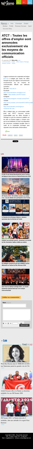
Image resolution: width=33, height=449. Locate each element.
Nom (7, 302)
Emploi (26, 23)
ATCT (5, 78)
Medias (5, 26)
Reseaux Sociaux (20, 26)
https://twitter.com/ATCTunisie (16, 94)
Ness (29, 2)
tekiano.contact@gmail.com (23, 438)
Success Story (7, 28)
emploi (13, 61)
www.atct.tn (13, 88)
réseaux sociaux (6, 63)
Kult (18, 2)
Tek (24, 2)
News (20, 135)
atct (19, 60)
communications (6, 61)
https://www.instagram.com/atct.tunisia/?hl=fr (16, 98)
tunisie (13, 63)
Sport (30, 26)
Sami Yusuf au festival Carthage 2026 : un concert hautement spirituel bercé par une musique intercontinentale (15, 288)
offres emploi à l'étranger (22, 61)
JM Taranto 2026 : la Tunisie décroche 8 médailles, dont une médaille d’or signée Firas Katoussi (15, 420)
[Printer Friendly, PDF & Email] (7, 131)
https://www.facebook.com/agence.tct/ (14, 92)
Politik (11, 26)
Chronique (18, 23)
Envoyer (24, 325)
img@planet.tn (10, 438)
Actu (12, 23)
